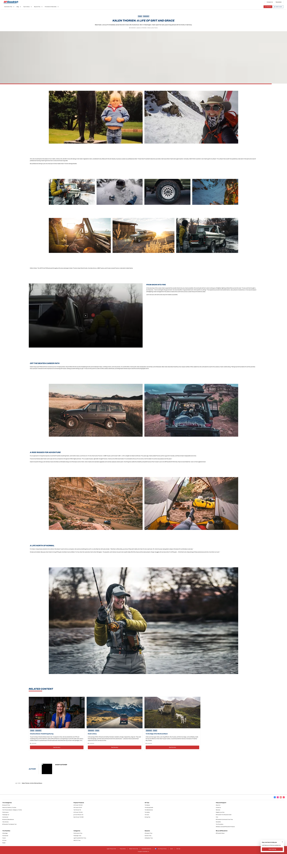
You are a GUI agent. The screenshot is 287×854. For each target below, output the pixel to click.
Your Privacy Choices (162, 848)
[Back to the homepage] (11, 2)
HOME (18, 783)
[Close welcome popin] (282, 841)
